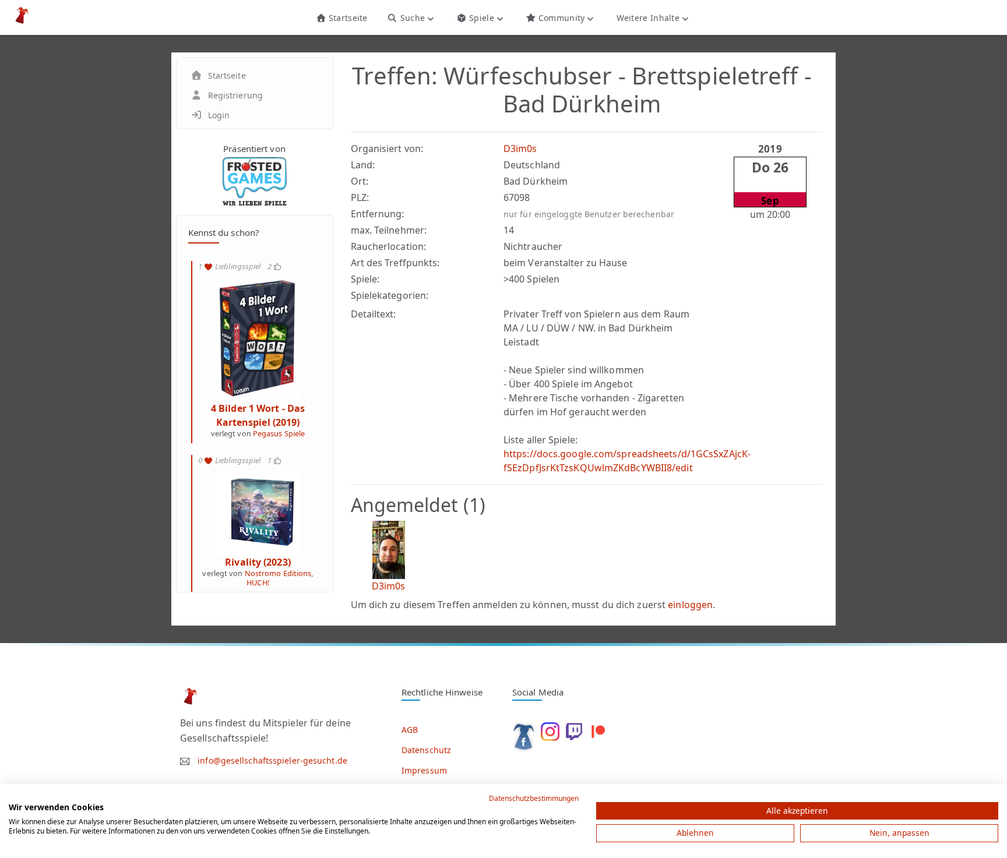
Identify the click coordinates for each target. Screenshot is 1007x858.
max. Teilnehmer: (389, 230)
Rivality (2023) (258, 562)
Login (219, 115)
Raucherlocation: (389, 246)
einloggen (690, 604)
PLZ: (360, 197)
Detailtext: (373, 314)
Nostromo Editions (278, 573)
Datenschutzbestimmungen (534, 798)
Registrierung (235, 95)
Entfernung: (377, 213)
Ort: (359, 181)
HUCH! (258, 582)
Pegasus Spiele (279, 433)
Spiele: (365, 279)
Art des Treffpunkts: (395, 262)
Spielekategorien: (390, 295)
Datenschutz (426, 749)
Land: (363, 164)
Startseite (346, 17)
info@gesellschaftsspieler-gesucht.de (272, 760)
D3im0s (520, 148)
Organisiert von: (387, 148)
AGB (410, 729)
